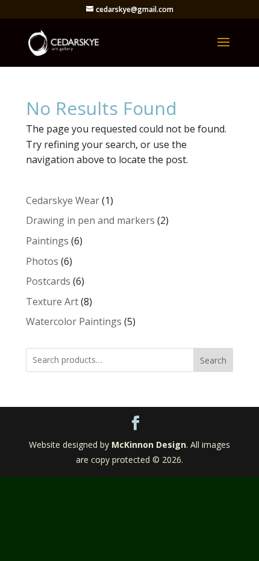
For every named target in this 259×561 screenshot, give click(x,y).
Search (213, 360)
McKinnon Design (148, 444)
